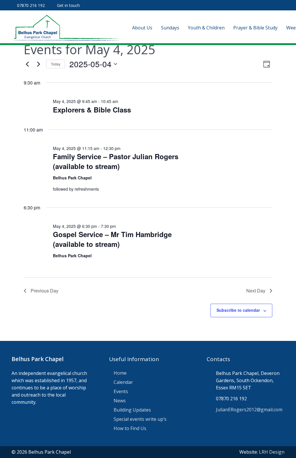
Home (120, 373)
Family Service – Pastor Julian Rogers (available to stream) (115, 161)
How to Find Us (130, 428)
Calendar (123, 382)
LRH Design (271, 452)
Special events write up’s (140, 419)
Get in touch (68, 5)
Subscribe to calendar (238, 310)
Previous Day (44, 290)
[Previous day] (27, 64)
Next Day (255, 290)
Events (121, 391)
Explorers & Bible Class (92, 109)
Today (55, 63)
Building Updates (132, 410)
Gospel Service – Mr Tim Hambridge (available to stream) (112, 239)
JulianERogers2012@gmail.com (249, 409)
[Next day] (38, 64)
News (120, 400)
